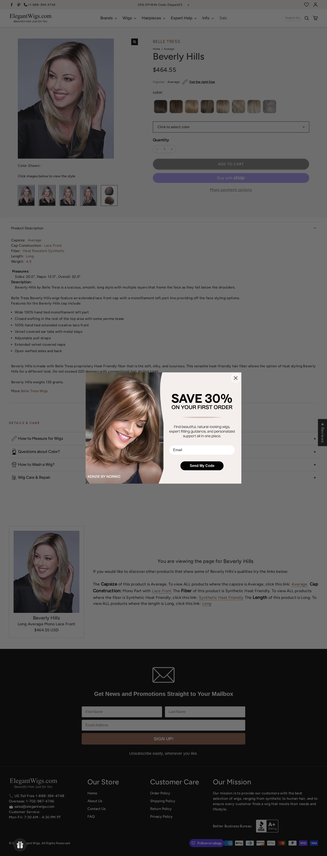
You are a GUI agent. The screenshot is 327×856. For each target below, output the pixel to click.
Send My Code (202, 466)
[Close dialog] (236, 378)
